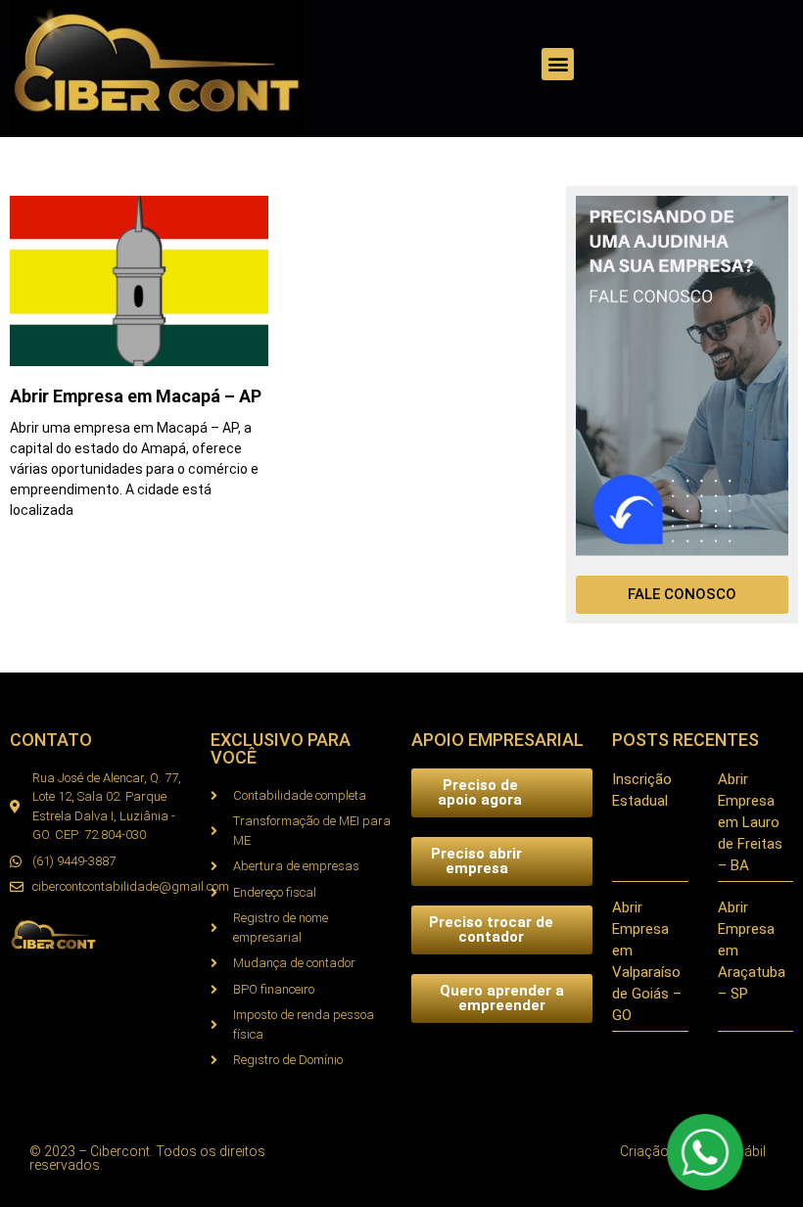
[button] (558, 64)
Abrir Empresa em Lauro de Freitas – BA (750, 822)
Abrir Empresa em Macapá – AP (135, 396)
